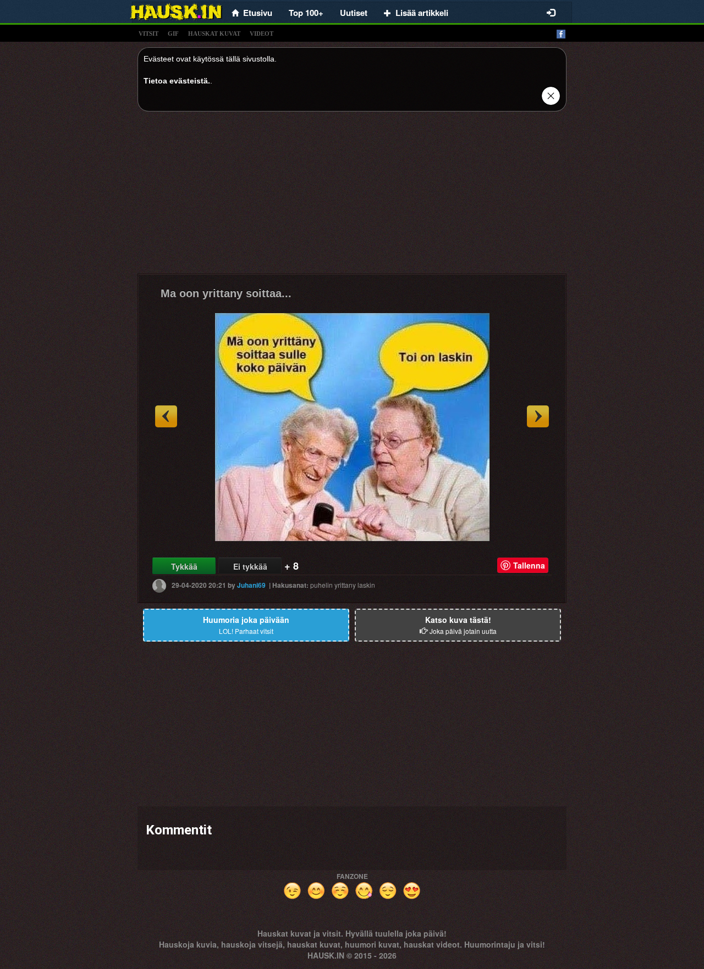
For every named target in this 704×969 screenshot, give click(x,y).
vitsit (148, 33)
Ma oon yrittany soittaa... (226, 293)
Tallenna (529, 565)
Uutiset (353, 13)
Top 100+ (306, 13)
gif (173, 33)
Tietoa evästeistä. (177, 80)
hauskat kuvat (214, 33)
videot (261, 33)
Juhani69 (251, 585)
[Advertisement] (352, 197)
